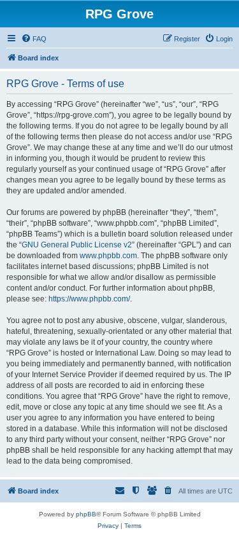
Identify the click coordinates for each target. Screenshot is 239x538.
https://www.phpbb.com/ (89, 298)
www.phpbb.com (108, 255)
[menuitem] (34, 38)
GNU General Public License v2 (77, 244)
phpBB (86, 514)
